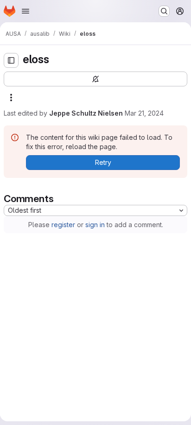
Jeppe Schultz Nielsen (86, 113)
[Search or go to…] (164, 11)
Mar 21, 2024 (144, 113)
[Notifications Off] (95, 79)
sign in (95, 225)
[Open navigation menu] (25, 11)
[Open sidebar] (11, 60)
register (63, 225)
